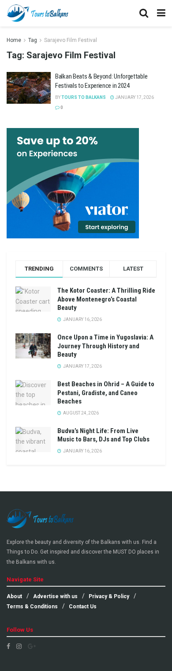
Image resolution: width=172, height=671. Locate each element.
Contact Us (83, 606)
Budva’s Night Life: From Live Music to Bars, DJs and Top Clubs (103, 435)
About (14, 596)
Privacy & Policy (109, 596)
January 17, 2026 (134, 97)
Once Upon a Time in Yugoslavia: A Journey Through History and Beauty (105, 345)
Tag (32, 40)
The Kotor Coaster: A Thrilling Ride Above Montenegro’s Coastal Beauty (106, 299)
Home (14, 40)
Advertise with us (55, 596)
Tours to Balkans (83, 97)
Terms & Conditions (32, 606)
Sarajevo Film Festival (70, 40)
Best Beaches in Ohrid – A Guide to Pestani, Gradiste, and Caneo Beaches (105, 392)
